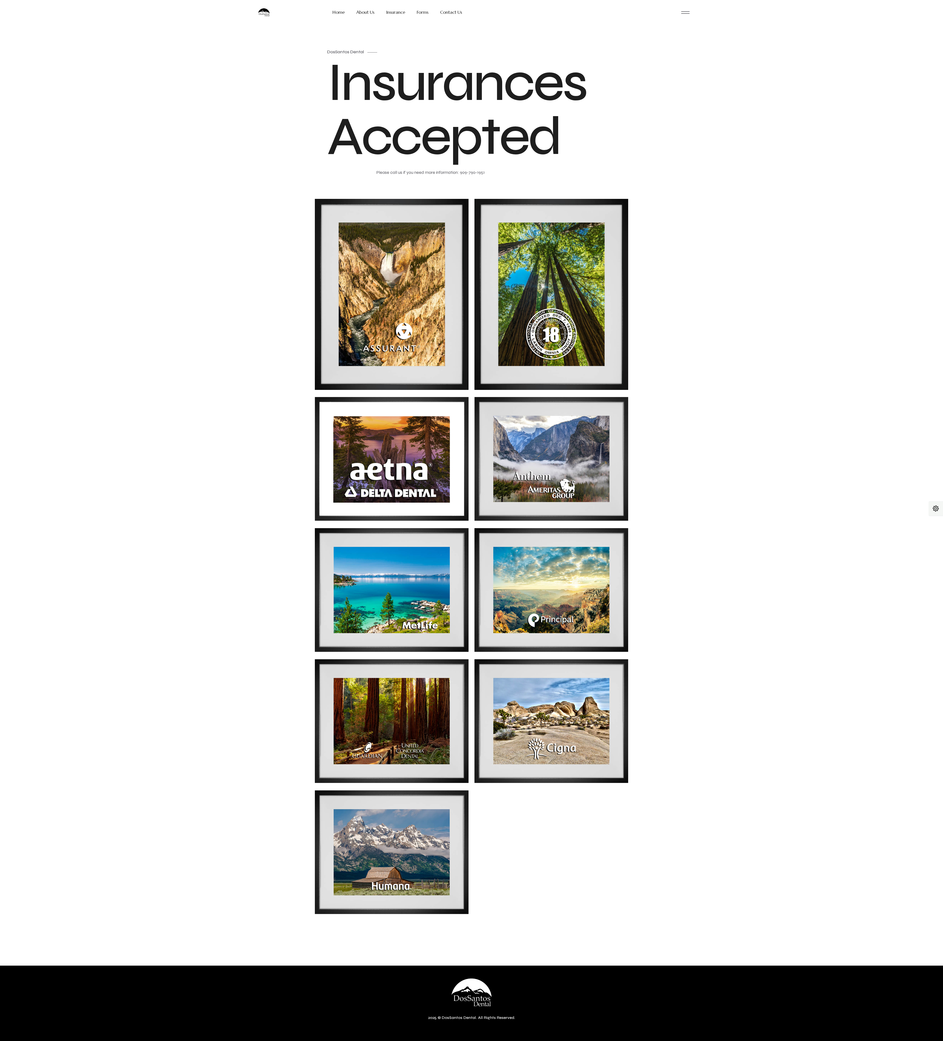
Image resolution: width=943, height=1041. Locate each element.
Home (339, 12)
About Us (365, 12)
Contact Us (451, 12)
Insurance (395, 12)
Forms (423, 12)
